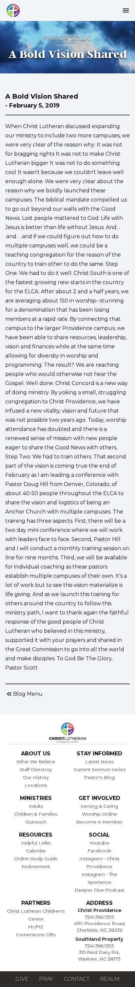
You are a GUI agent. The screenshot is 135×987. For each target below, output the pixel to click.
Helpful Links (35, 843)
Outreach (36, 822)
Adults (36, 806)
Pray (46, 979)
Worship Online (99, 814)
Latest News (99, 761)
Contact (76, 979)
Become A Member (99, 822)
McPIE (36, 927)
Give (22, 979)
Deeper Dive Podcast (99, 890)
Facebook (99, 851)
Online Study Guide (36, 858)
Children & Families (35, 814)
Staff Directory (36, 769)
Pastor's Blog (99, 777)
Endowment (35, 866)
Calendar (36, 851)
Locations (36, 785)
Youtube (99, 843)
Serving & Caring (99, 806)
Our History (36, 777)
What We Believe (35, 761)
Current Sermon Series (99, 769)
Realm (110, 979)
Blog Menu (24, 694)
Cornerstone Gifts (36, 935)
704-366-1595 (99, 917)
